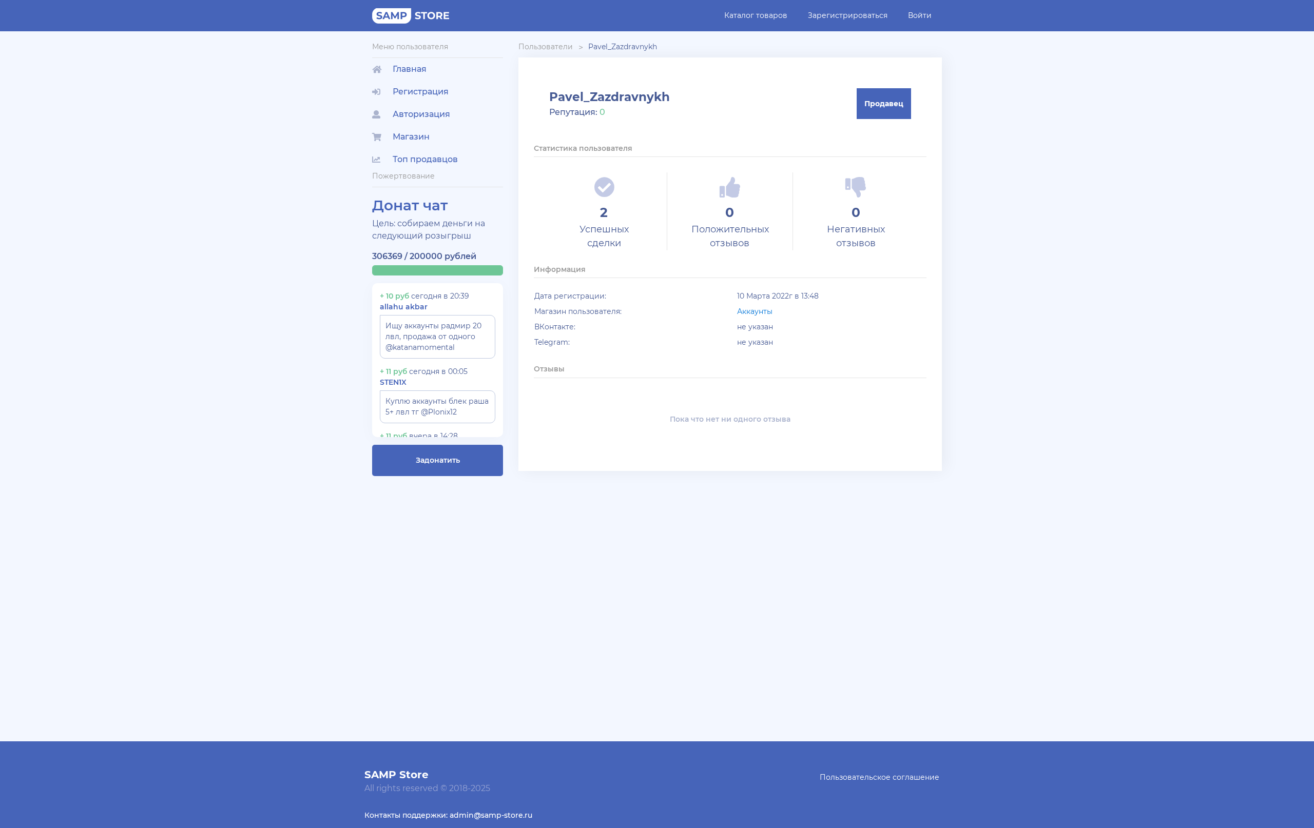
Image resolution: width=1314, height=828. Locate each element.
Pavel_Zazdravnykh (622, 46)
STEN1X (393, 382)
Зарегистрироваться (847, 15)
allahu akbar (404, 306)
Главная (410, 69)
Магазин (411, 137)
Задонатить (438, 460)
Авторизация (421, 114)
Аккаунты (754, 311)
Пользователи (545, 46)
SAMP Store (396, 774)
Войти (920, 15)
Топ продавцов (425, 159)
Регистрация (421, 91)
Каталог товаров (755, 15)
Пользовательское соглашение (879, 777)
